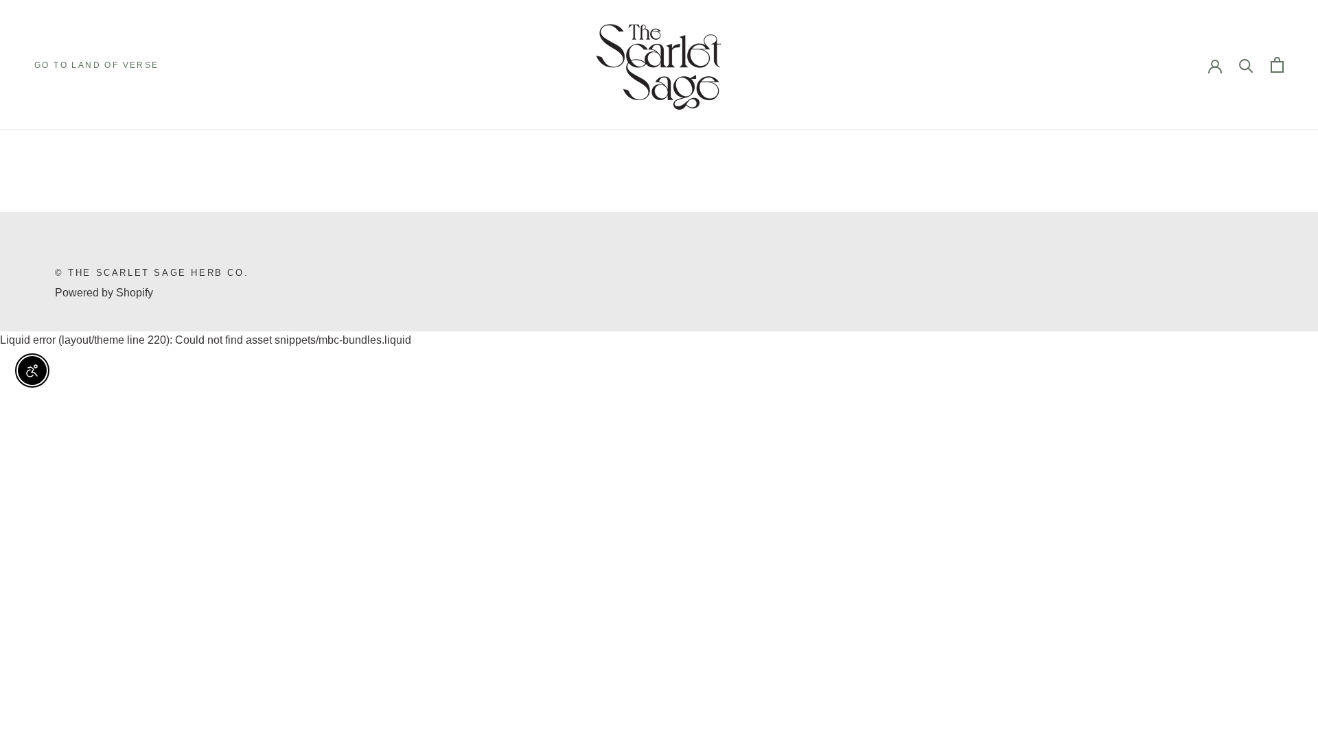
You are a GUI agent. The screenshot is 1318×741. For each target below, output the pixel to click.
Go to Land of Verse (96, 65)
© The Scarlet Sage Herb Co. (151, 273)
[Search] (1246, 65)
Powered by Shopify (104, 292)
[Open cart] (1277, 65)
